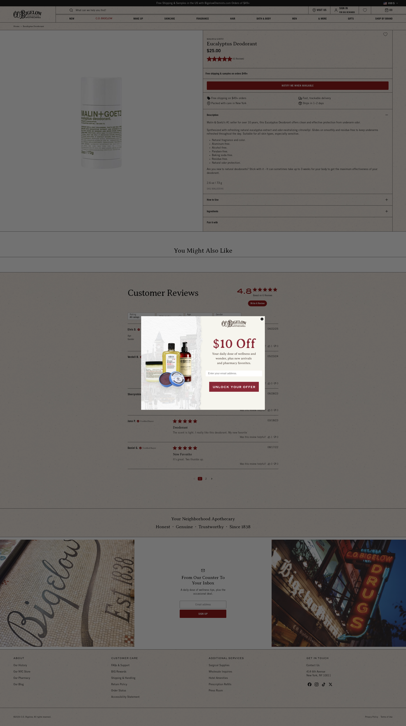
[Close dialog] (262, 319)
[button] (234, 341)
